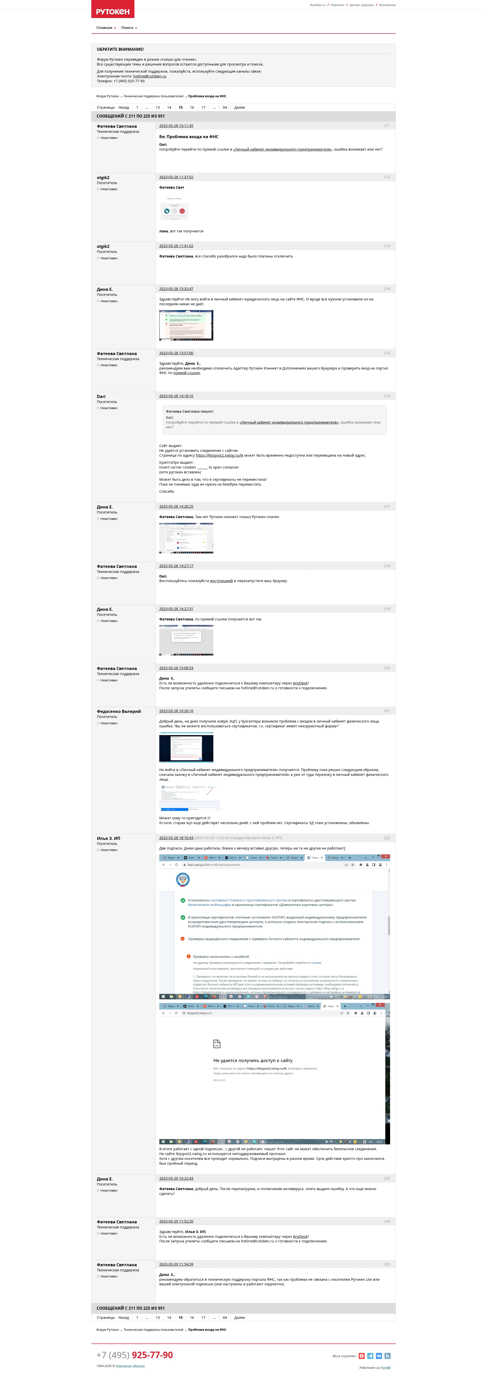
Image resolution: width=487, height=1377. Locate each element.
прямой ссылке (186, 372)
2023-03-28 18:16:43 (176, 837)
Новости (337, 5)
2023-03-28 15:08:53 (176, 667)
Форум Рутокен (107, 96)
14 (169, 107)
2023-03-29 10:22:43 (176, 1178)
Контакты (387, 5)
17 (203, 107)
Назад (123, 107)
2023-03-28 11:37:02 (176, 176)
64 (225, 107)
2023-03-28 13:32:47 (176, 288)
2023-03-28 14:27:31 (176, 608)
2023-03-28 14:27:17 (176, 565)
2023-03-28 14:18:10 (176, 395)
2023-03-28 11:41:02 (176, 245)
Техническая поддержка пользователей (153, 96)
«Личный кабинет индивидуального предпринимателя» (282, 149)
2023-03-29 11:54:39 (176, 1264)
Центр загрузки (361, 5)
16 (192, 107)
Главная (104, 27)
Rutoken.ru (318, 5)
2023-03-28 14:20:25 (176, 506)
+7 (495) (134, 1355)
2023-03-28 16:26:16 (176, 710)
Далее (239, 107)
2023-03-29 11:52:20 (176, 1221)
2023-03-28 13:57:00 (176, 352)
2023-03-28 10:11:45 (176, 125)
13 (158, 107)
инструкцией (221, 580)
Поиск (127, 27)
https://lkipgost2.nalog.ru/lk (219, 455)
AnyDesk (300, 683)
